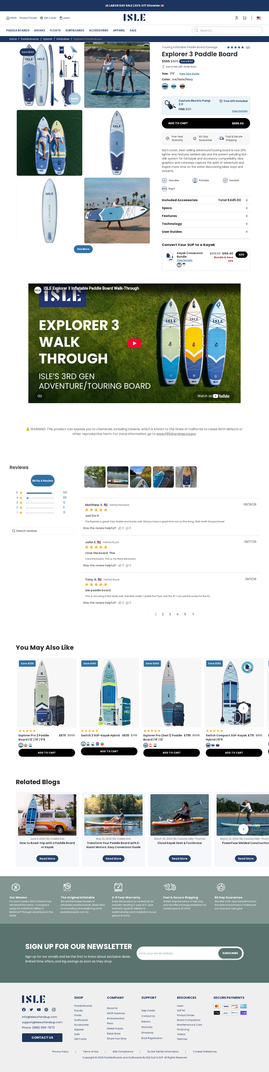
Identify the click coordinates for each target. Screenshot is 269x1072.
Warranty (147, 1027)
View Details (240, 111)
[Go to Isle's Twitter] (31, 1009)
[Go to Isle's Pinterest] (46, 1009)
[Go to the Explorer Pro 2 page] (47, 726)
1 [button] (155, 614)
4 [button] (177, 614)
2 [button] (163, 614)
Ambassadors (115, 1018)
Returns (145, 1021)
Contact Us (42, 1037)
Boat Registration (151, 1038)
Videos (181, 1034)
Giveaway (147, 1032)
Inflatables (63, 39)
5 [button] (185, 614)
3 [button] (170, 614)
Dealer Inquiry (115, 1028)
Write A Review (42, 481)
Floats (55, 30)
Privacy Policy (60, 1051)
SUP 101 (181, 1010)
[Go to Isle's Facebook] (24, 1009)
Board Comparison (188, 1020)
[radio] (165, 86)
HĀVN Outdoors (116, 1013)
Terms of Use (90, 1051)
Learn (66, 18)
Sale (133, 30)
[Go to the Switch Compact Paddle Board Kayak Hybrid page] (234, 726)
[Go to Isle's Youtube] (39, 1009)
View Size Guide (189, 74)
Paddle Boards (18, 30)
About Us (112, 1008)
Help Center (148, 1010)
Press (110, 1023)
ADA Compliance (123, 1051)
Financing (183, 1029)
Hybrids (47, 39)
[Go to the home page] (134, 18)
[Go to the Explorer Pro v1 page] (171, 726)
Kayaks (39, 30)
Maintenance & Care (189, 1024)
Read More (47, 859)
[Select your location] (259, 18)
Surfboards (74, 30)
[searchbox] (42, 531)
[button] (50, 75)
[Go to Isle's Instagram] (54, 1009)
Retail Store (113, 1033)
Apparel (119, 30)
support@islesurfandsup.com (42, 1022)
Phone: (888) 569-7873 (38, 1028)
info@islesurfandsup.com (39, 1017)
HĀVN (13, 18)
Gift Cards (50, 18)
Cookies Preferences (205, 1051)
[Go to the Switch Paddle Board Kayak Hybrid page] (109, 726)
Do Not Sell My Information (163, 1051)
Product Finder (28, 18)
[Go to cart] (245, 18)
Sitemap (182, 1039)
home (13, 39)
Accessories (98, 30)
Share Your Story (117, 1038)
